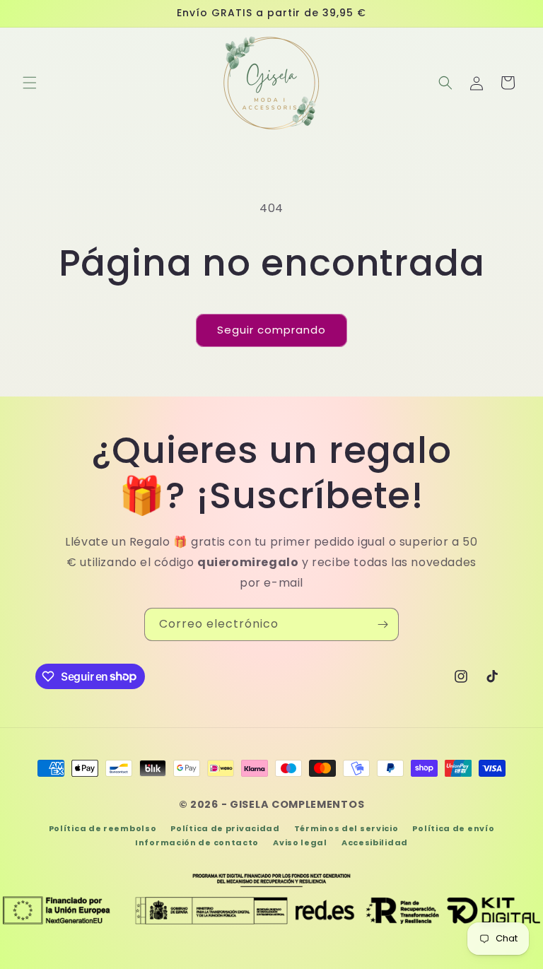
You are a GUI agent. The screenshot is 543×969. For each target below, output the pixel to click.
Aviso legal (300, 842)
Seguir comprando (271, 329)
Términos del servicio (346, 828)
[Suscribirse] (382, 624)
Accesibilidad (374, 842)
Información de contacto (197, 842)
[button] (29, 82)
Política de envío (453, 828)
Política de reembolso (103, 828)
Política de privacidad (224, 828)
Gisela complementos (297, 804)
